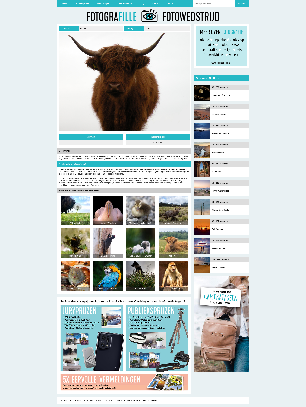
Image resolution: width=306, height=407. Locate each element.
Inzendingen (103, 3)
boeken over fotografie (178, 172)
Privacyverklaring (149, 400)
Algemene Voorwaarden (127, 400)
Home (64, 3)
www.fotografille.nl (179, 169)
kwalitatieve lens (70, 180)
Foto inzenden (124, 3)
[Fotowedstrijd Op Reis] (124, 392)
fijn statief (104, 180)
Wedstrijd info (82, 3)
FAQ (142, 3)
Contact (156, 3)
